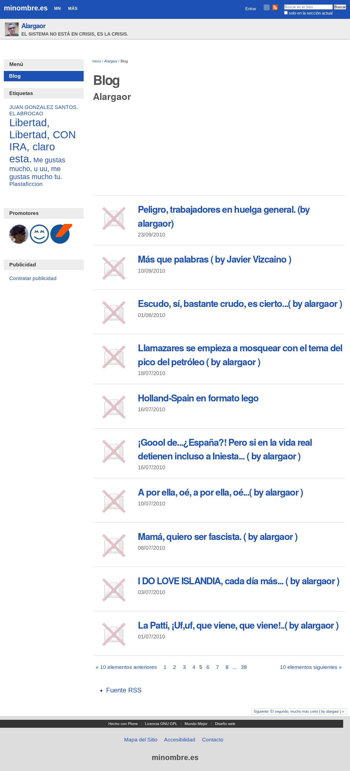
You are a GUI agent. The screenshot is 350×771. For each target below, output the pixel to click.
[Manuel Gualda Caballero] (18, 241)
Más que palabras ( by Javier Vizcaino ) (214, 258)
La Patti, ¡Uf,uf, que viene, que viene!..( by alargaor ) (238, 624)
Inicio (96, 61)
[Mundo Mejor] (39, 241)
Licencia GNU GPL (161, 723)
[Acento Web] (61, 241)
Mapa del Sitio (141, 740)
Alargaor (33, 25)
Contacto (212, 740)
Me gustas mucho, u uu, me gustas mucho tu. (37, 168)
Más (72, 8)
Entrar (250, 8)
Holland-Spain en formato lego (198, 397)
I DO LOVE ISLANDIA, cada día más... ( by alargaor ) (238, 580)
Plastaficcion (26, 184)
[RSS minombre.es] (275, 7)
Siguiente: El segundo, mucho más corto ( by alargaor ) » (298, 711)
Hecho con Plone (123, 723)
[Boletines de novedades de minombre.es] (266, 7)
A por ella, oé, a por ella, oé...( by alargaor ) (220, 491)
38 (244, 667)
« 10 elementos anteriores (126, 667)
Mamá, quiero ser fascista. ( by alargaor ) (217, 536)
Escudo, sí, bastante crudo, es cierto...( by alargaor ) (240, 303)
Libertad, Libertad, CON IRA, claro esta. (42, 141)
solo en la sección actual (310, 13)
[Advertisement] (219, 150)
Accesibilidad (179, 740)
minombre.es (26, 8)
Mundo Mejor (196, 723)
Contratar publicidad (33, 278)
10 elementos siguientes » (311, 667)
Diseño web (225, 723)
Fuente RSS (124, 690)
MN (57, 8)
